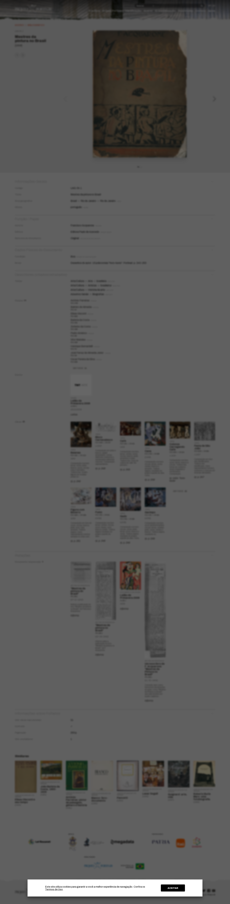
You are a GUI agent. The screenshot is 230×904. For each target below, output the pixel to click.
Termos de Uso (54, 889)
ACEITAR (173, 888)
